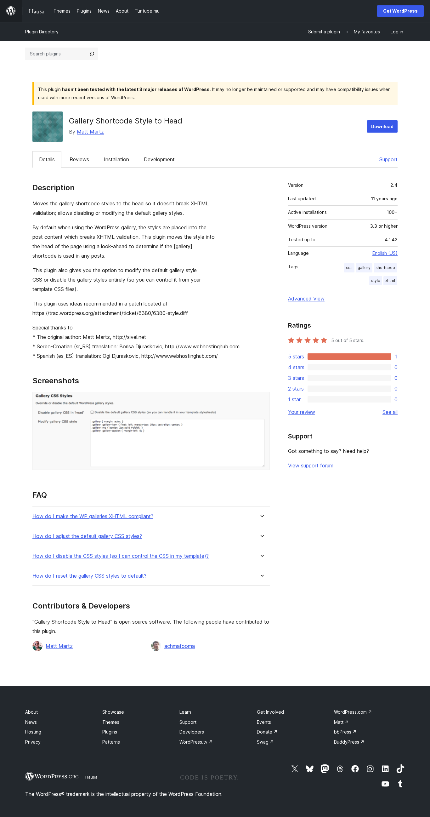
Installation (116, 159)
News (31, 722)
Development (159, 159)
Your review (301, 412)
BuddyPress (349, 742)
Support (388, 159)
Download (382, 126)
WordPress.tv (196, 742)
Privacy (33, 742)
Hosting (33, 731)
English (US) (385, 253)
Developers (191, 731)
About (31, 712)
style (375, 280)
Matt (341, 722)
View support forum (310, 465)
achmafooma (179, 646)
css (349, 267)
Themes (110, 722)
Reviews (79, 159)
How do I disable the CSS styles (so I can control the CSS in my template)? (120, 556)
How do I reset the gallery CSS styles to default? (89, 576)
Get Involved (270, 712)
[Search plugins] (92, 54)
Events (264, 722)
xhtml (390, 280)
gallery (364, 267)
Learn (185, 712)
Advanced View (306, 298)
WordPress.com (353, 712)
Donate (267, 731)
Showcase (113, 712)
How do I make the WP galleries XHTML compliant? (92, 516)
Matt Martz (90, 132)
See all (390, 412)
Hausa (91, 777)
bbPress (345, 731)
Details (47, 159)
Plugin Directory (42, 31)
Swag (265, 742)
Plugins (109, 731)
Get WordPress (400, 11)
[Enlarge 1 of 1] (261, 400)
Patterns (111, 742)
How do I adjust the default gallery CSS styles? (87, 536)
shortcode (385, 267)
